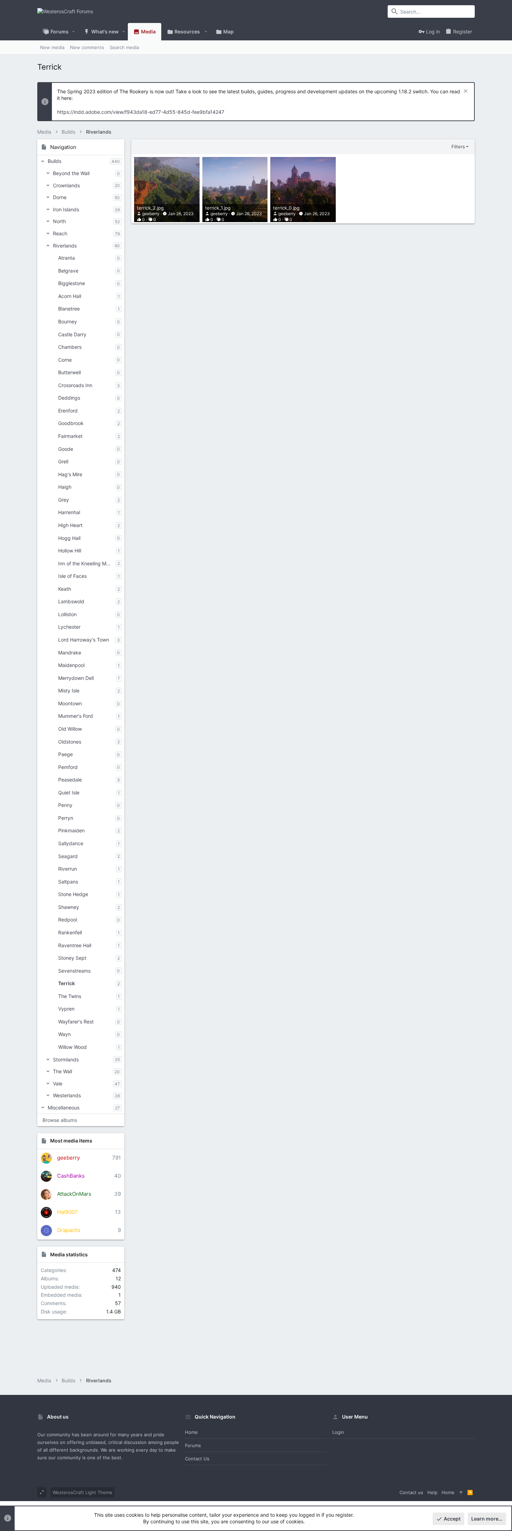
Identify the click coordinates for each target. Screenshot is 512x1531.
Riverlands (65, 246)
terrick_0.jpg (286, 208)
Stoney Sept (72, 958)
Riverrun (67, 869)
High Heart (70, 525)
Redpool (67, 919)
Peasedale (70, 780)
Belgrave (68, 271)
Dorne (60, 197)
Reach (60, 233)
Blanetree (69, 309)
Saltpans (68, 882)
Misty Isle (68, 690)
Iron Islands (66, 209)
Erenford (68, 411)
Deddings (69, 398)
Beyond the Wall (71, 173)
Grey (63, 500)
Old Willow (70, 729)
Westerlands (67, 1095)
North (59, 221)
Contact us (197, 1458)
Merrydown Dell (76, 678)
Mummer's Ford (75, 716)
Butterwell (69, 372)
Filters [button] (458, 146)
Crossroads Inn (75, 385)
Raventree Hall (74, 945)
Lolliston (67, 614)
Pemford (68, 767)
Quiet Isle (68, 792)
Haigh (64, 487)
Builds (54, 161)
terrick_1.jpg (218, 208)
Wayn (64, 1034)
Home (191, 1432)
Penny (65, 805)
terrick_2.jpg (150, 208)
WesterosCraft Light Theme (83, 1492)
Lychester (69, 627)
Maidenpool (71, 665)
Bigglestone (71, 283)
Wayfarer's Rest (76, 1021)
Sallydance (70, 843)
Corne (65, 360)
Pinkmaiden (71, 830)
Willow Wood (72, 1047)
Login (338, 1432)
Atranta (66, 258)
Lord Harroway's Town (83, 640)
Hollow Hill (69, 550)
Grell (63, 461)
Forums (193, 1445)
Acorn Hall (69, 296)
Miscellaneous (63, 1107)
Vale (57, 1083)
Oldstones (69, 742)
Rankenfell (70, 932)
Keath (64, 589)
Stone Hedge (73, 894)
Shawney (68, 907)
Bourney (67, 321)
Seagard (68, 856)
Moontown (70, 703)
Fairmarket (70, 436)
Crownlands (66, 185)
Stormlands (66, 1059)
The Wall (62, 1071)
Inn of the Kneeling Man (85, 563)
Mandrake (69, 652)
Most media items (71, 1141)
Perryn (65, 818)
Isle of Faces (72, 576)
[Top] (461, 1492)
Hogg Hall (69, 538)
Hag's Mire (70, 474)
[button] (73, 32)
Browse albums (59, 1120)
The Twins (69, 996)
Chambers (70, 347)
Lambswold (71, 601)
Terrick (66, 983)
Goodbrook (71, 423)
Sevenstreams (74, 971)
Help (432, 1492)
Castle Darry (72, 334)
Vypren (66, 1009)
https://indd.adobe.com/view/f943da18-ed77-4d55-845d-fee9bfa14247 (140, 112)
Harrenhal (69, 512)
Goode (65, 449)
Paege (65, 754)
